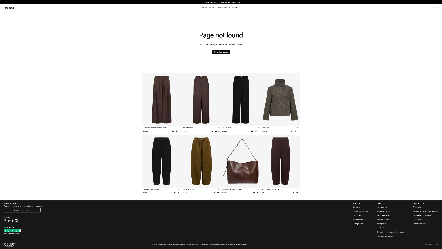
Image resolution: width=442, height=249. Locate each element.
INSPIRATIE (235, 7)
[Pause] (436, 2)
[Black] (176, 131)
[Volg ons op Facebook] (12, 220)
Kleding (212, 7)
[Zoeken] (430, 7)
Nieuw (204, 7)
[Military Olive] (214, 192)
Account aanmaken (22, 210)
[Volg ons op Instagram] (5, 220)
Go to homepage (221, 51)
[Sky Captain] (218, 192)
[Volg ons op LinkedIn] (16, 220)
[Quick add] (179, 128)
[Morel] (291, 131)
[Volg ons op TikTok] (8, 220)
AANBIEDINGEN (224, 7)
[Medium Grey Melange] (295, 131)
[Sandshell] (255, 131)
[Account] (433, 7)
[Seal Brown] (173, 131)
